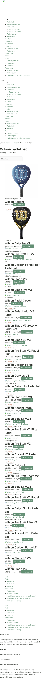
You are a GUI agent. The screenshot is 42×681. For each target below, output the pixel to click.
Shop (6, 576)
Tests (7, 58)
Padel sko (10, 27)
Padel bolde (11, 36)
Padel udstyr (9, 53)
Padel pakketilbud (13, 24)
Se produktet (19, 205)
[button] (21, 80)
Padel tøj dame (12, 48)
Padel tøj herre (12, 51)
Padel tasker (11, 34)
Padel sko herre (14, 29)
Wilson (15, 143)
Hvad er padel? (12, 70)
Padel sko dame (15, 31)
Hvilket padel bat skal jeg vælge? (19, 75)
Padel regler (11, 73)
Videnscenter (9, 68)
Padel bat (10, 22)
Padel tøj (8, 46)
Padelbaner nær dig (14, 601)
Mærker (7, 56)
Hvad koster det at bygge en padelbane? (21, 596)
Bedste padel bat (13, 61)
